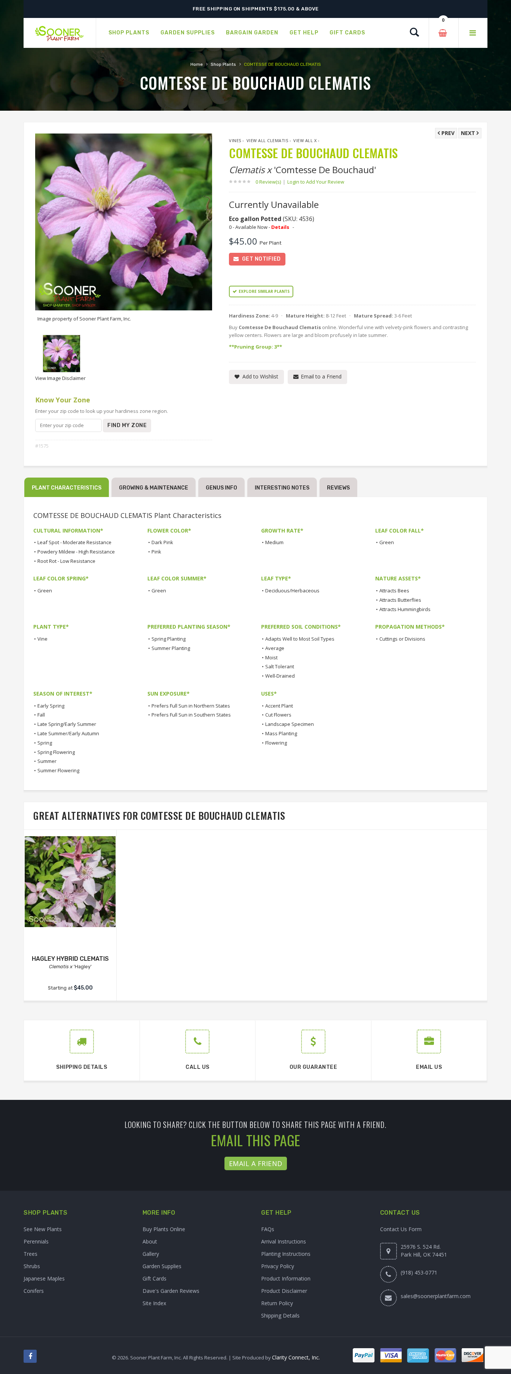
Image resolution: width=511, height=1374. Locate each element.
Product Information (285, 1278)
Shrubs (32, 1266)
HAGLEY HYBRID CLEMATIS (70, 958)
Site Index (154, 1303)
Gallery (151, 1253)
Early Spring (50, 705)
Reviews (338, 488)
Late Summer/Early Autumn (68, 733)
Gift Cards (154, 1278)
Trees (30, 1253)
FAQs (267, 1229)
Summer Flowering (58, 770)
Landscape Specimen (289, 724)
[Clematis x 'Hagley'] (70, 881)
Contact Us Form (401, 1229)
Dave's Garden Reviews (171, 1290)
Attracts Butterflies (400, 599)
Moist (271, 657)
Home (196, 64)
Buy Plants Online (164, 1229)
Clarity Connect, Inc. (296, 1357)
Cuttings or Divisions (402, 638)
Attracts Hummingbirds (405, 609)
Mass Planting (281, 733)
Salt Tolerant (279, 666)
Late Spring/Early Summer (66, 724)
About (150, 1241)
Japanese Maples (44, 1278)
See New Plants (43, 1229)
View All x (304, 140)
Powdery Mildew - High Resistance (76, 551)
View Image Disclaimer (60, 378)
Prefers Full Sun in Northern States (191, 705)
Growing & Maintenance (153, 488)
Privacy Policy (277, 1266)
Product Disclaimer (284, 1290)
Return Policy (277, 1303)
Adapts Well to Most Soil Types (299, 638)
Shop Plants (223, 64)
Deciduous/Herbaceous (292, 590)
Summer (46, 761)
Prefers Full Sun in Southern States (191, 714)
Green (386, 542)
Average (274, 648)
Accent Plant (279, 705)
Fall (41, 714)
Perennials (36, 1241)
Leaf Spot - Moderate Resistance (74, 542)
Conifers (34, 1290)
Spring (44, 742)
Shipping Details (280, 1315)
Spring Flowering (56, 752)
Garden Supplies (162, 1266)
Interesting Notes (282, 488)
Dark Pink (162, 542)
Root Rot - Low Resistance (66, 561)
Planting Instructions (285, 1253)
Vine (42, 638)
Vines (235, 140)
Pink (156, 551)
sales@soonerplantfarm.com (436, 1296)
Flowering (276, 742)
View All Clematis (267, 140)
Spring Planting (169, 638)
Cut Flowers (278, 714)
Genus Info (221, 488)
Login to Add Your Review (315, 181)
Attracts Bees (394, 590)
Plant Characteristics (66, 488)
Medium (274, 542)
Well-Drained (280, 675)
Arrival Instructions (283, 1241)
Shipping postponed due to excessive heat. (255, 9)
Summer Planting (171, 648)
